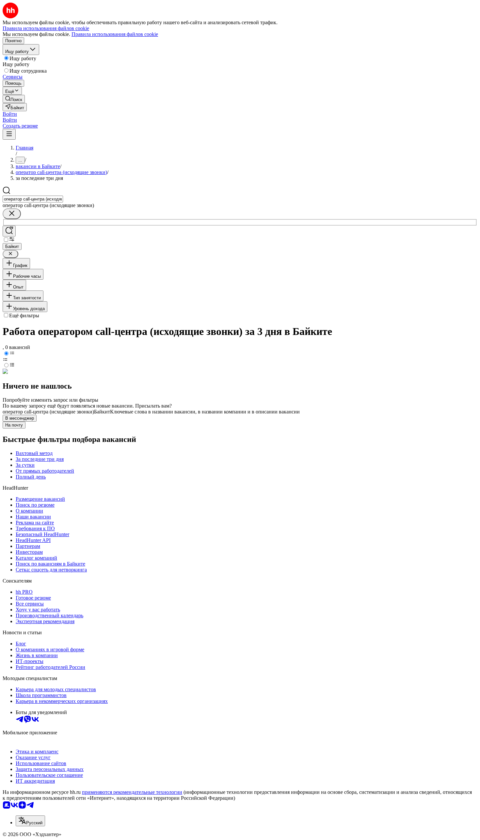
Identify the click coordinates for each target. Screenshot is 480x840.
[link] (14, 99)
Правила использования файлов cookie (115, 34)
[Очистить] (12, 213)
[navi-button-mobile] (9, 134)
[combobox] (33, 199)
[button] (10, 114)
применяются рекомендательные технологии (132, 792)
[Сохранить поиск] (9, 231)
